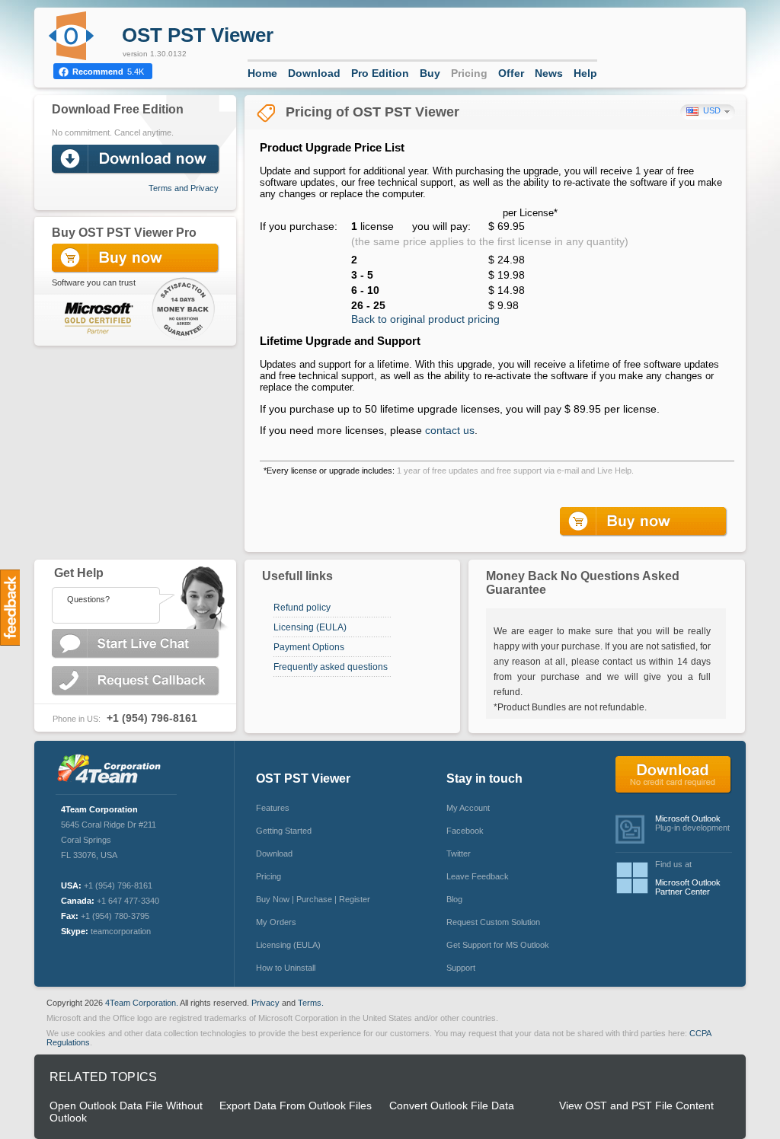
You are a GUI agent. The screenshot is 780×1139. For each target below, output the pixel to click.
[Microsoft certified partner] (92, 317)
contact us (450, 430)
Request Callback (137, 681)
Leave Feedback (477, 876)
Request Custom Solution (493, 922)
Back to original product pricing (425, 319)
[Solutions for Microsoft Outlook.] (113, 770)
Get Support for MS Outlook (497, 944)
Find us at (688, 878)
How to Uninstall (285, 967)
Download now (137, 159)
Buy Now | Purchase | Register (313, 899)
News (549, 73)
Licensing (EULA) (310, 627)
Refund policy (302, 607)
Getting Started (284, 830)
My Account (468, 807)
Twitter (458, 853)
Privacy (265, 1002)
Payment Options (308, 647)
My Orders (276, 922)
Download (314, 73)
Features (272, 807)
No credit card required (673, 775)
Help (585, 73)
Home (262, 73)
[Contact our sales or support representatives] (134, 595)
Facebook (465, 830)
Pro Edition (380, 73)
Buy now (645, 522)
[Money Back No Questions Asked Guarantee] (184, 312)
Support (460, 967)
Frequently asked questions (330, 667)
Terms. (311, 1002)
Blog (454, 899)
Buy (430, 73)
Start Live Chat (137, 644)
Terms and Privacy (184, 188)
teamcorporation (121, 931)
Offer (511, 73)
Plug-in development (692, 823)
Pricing (469, 73)
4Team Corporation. (141, 1002)
